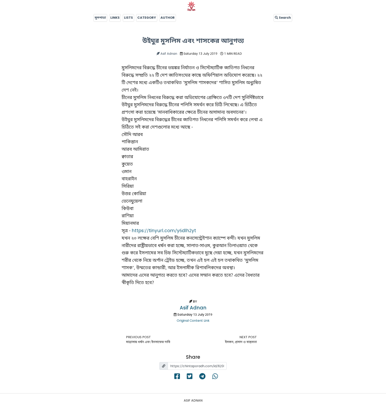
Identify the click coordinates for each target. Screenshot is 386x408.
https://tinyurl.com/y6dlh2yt (164, 231)
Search (284, 18)
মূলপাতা (100, 18)
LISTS (128, 18)
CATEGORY (146, 18)
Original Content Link (193, 321)
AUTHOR (167, 18)
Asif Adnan (168, 54)
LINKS (115, 18)
